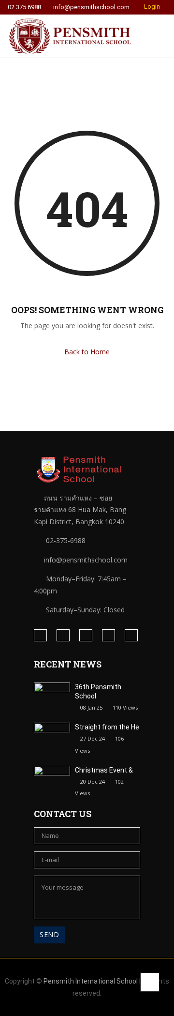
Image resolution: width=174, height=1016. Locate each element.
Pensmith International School (91, 981)
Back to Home (87, 351)
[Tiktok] (108, 635)
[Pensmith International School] (70, 36)
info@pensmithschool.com (91, 7)
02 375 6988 (24, 7)
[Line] (85, 635)
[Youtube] (131, 635)
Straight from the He (107, 727)
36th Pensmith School (98, 691)
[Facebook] (40, 635)
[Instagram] (63, 635)
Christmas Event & (104, 770)
